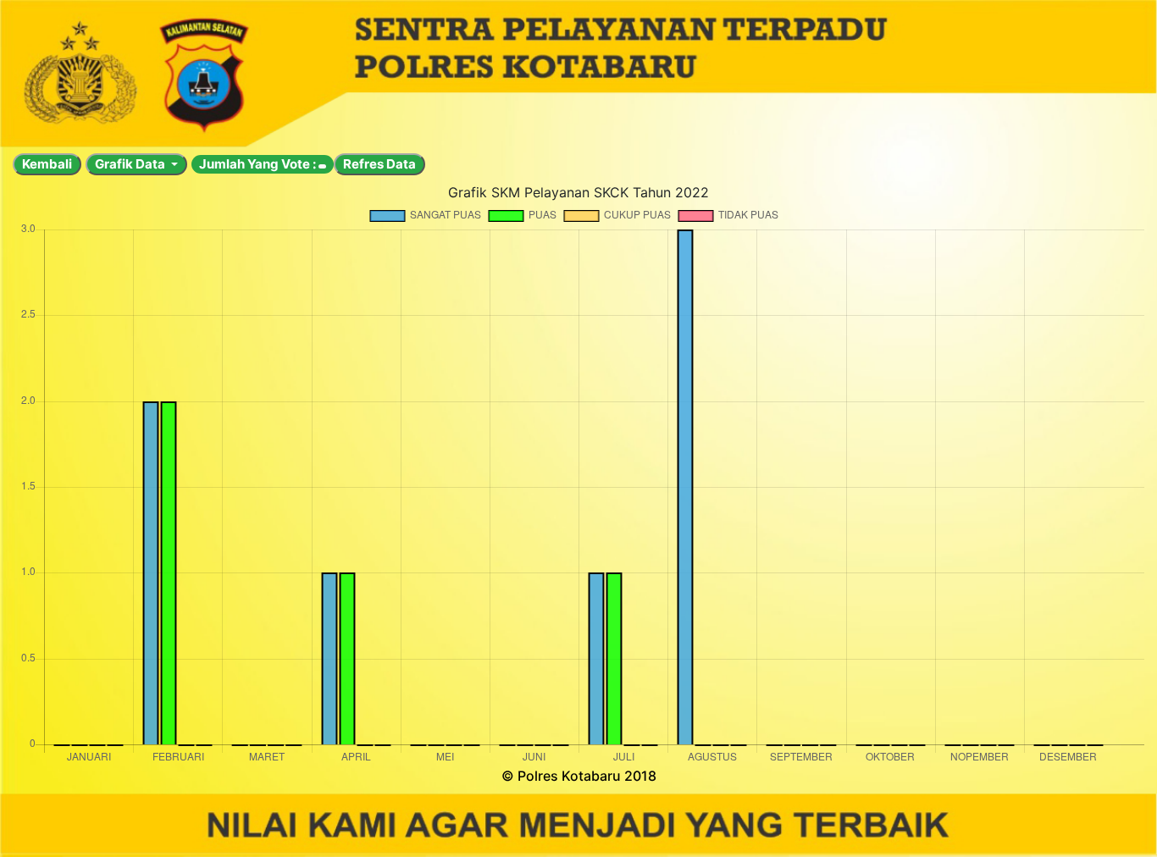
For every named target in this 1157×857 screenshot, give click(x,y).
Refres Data (379, 164)
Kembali (47, 164)
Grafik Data (131, 164)
